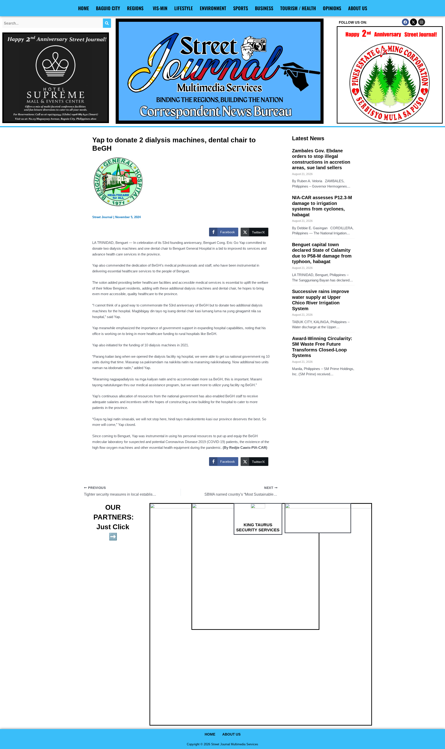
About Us (357, 8)
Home (83, 8)
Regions (135, 8)
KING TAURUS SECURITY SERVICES (258, 527)
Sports (240, 8)
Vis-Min (160, 8)
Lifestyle (183, 8)
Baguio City (108, 8)
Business (264, 8)
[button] (136, 8)
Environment (213, 8)
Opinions (332, 8)
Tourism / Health (298, 8)
